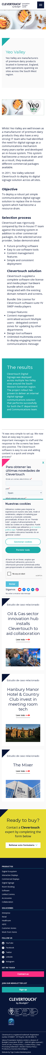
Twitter (8, 952)
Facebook (9, 947)
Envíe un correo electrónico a (18, 479)
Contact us (23, 974)
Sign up (23, 989)
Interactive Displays (10, 875)
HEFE (4, 924)
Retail (4, 916)
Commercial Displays (10, 879)
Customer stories (9, 928)
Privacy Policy (18, 1044)
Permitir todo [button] (23, 550)
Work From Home (9, 932)
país (7, 489)
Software (5, 890)
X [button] (43, 462)
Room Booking (8, 886)
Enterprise (6, 913)
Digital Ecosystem (9, 871)
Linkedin (9, 957)
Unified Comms (8, 894)
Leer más (20, 639)
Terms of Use (7, 1044)
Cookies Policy (30, 1044)
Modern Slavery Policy (28, 1047)
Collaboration (7, 902)
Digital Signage (8, 883)
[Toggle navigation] (40, 5)
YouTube (9, 943)
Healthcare (6, 920)
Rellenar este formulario (21, 845)
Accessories (7, 898)
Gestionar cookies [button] (23, 541)
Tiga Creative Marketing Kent (20, 1052)
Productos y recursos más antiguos (14, 1049)
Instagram (9, 961)
